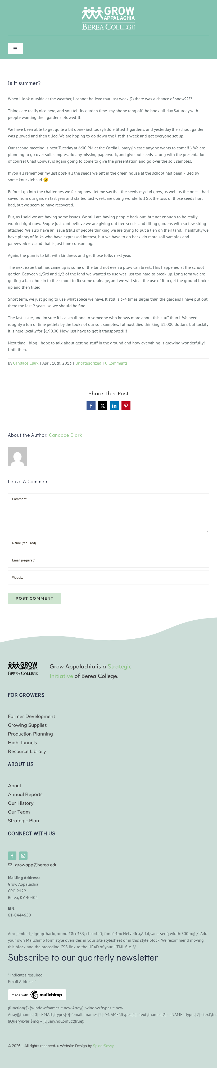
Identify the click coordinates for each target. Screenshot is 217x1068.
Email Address (22, 981)
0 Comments (116, 363)
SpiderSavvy (103, 1045)
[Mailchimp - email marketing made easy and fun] (37, 992)
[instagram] (23, 855)
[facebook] (12, 855)
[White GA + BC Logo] (108, 8)
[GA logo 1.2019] (23, 664)
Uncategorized (88, 363)
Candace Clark (26, 363)
